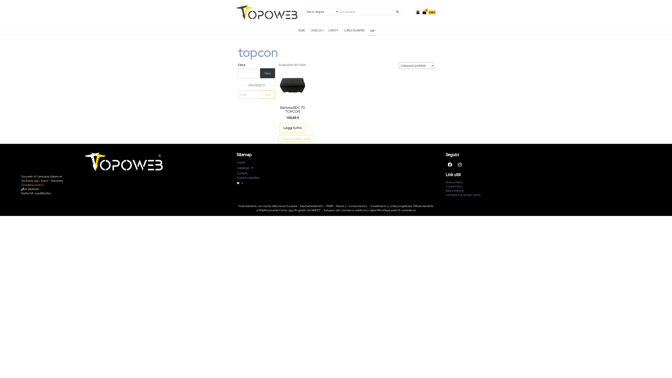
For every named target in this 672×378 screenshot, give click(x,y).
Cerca (241, 65)
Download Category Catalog (296, 138)
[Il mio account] (418, 12)
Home (302, 30)
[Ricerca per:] (256, 94)
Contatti (333, 30)
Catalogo (316, 30)
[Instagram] (459, 164)
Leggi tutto (292, 127)
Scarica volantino (354, 30)
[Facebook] (450, 164)
